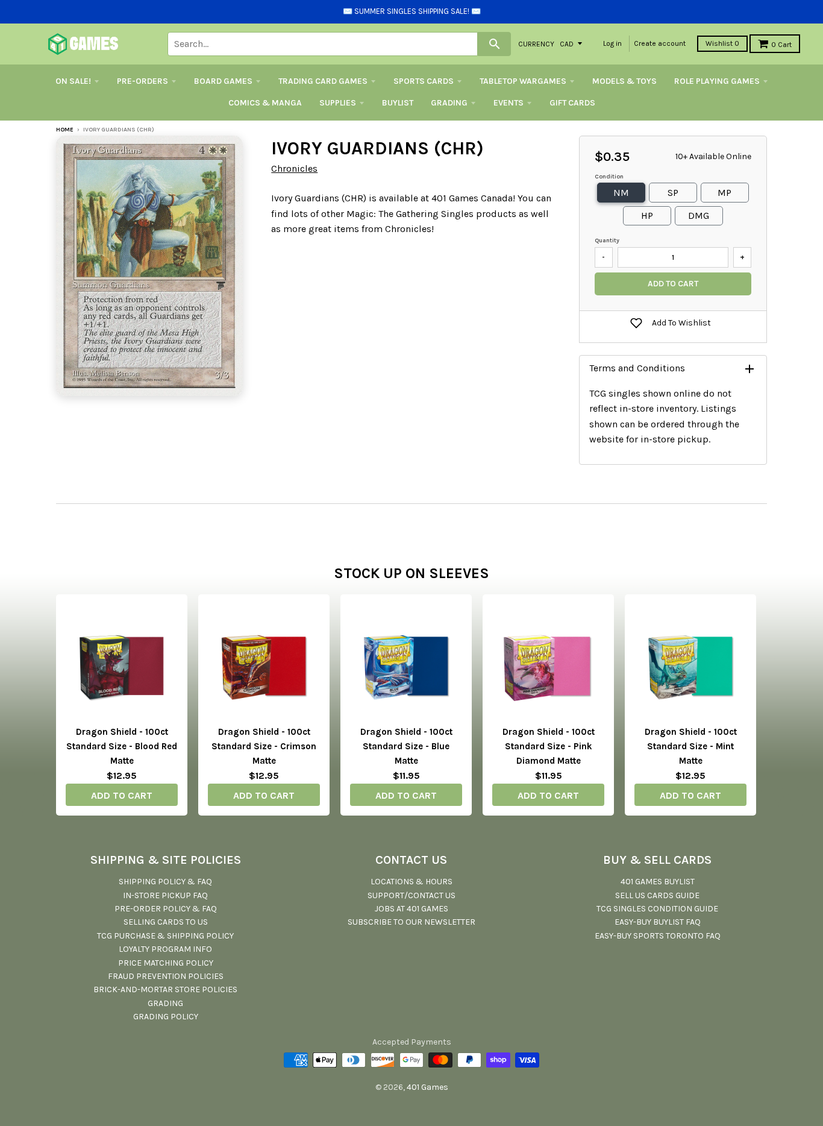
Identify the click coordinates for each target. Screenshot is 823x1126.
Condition (609, 176)
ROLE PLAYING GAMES (717, 81)
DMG (698, 215)
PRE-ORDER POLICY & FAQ (165, 909)
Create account (660, 43)
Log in (612, 43)
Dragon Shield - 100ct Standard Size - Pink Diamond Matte (548, 746)
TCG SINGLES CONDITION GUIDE (657, 909)
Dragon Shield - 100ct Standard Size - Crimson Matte (263, 746)
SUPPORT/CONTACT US (411, 895)
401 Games (427, 1087)
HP (647, 215)
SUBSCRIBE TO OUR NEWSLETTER (411, 922)
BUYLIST (397, 103)
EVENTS (508, 103)
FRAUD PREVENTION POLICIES (166, 976)
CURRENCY (536, 43)
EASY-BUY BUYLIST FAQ (658, 922)
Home (65, 129)
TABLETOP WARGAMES (523, 81)
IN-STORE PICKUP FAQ (165, 895)
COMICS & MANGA (265, 103)
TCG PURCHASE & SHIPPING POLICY (165, 936)
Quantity (607, 240)
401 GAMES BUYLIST (658, 881)
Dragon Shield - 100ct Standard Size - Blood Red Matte (121, 746)
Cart (781, 44)
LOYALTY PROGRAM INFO (165, 949)
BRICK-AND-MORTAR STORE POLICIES (165, 989)
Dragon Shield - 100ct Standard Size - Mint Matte (691, 746)
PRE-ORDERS (142, 81)
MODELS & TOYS (624, 81)
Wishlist (722, 43)
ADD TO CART (121, 795)
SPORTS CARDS (423, 81)
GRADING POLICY (165, 1016)
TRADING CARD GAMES (323, 81)
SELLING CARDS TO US (166, 922)
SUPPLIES (337, 103)
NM (621, 192)
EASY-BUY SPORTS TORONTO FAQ (658, 936)
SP (673, 192)
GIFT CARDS (572, 103)
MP (724, 192)
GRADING (449, 103)
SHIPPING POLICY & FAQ (165, 881)
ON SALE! (73, 81)
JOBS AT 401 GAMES (411, 909)
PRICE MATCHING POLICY (165, 963)
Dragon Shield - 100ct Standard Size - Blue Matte (406, 746)
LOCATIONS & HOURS (411, 881)
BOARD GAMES (223, 81)
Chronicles (294, 168)
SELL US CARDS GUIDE (657, 895)
